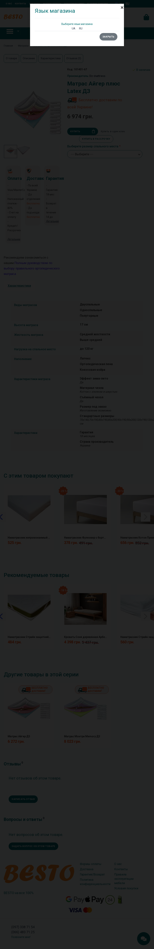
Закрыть (108, 36)
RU (80, 28)
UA (73, 28)
